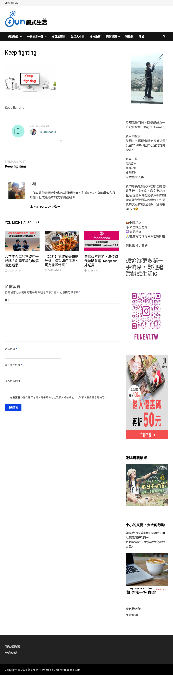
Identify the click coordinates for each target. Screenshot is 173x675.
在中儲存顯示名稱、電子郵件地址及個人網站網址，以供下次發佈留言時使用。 (58, 397)
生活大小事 (77, 36)
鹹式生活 (33, 670)
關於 (141, 36)
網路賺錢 (13, 36)
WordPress (62, 670)
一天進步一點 (35, 36)
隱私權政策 (133, 608)
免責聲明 (132, 615)
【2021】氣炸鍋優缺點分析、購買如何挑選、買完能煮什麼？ (61, 261)
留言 (8, 300)
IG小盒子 (141, 245)
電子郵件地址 (13, 364)
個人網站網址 (12, 380)
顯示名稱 (11, 349)
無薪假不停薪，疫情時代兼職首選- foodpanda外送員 (101, 261)
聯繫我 (129, 36)
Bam (78, 670)
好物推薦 (95, 36)
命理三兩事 (58, 36)
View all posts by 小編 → (45, 206)
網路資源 (111, 36)
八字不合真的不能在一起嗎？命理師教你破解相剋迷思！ (22, 261)
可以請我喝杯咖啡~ (145, 535)
